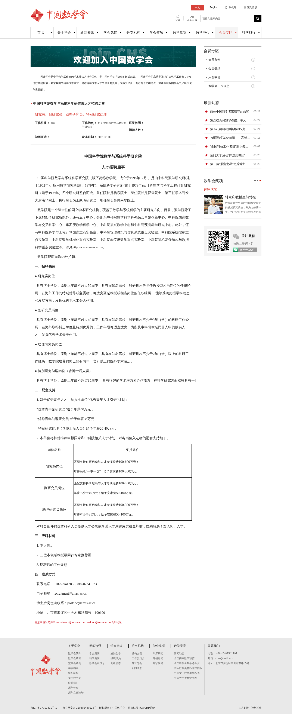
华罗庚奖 (158, 653)
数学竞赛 (179, 32)
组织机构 (73, 673)
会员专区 (226, 32)
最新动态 (211, 103)
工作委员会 (138, 658)
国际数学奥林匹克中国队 (188, 668)
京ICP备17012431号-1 (44, 707)
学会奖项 (156, 32)
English (213, 7)
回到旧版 (252, 7)
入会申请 (214, 77)
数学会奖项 (213, 181)
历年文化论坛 (76, 692)
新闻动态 (137, 668)
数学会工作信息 (218, 86)
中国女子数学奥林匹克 (187, 673)
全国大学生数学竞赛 (185, 677)
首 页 (41, 32)
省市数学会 (74, 677)
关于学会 (64, 32)
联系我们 (73, 682)
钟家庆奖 (158, 663)
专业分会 (137, 663)
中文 (197, 7)
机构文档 (137, 653)
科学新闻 (94, 658)
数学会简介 (74, 653)
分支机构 (133, 32)
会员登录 (214, 68)
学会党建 (110, 32)
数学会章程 (74, 658)
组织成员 (116, 658)
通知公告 (116, 653)
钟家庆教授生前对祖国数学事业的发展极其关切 (243, 197)
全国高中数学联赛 (184, 658)
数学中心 (202, 32)
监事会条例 (74, 663)
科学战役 (249, 32)
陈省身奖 (158, 658)
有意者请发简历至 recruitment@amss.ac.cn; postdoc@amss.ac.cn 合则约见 (78, 622)
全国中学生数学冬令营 (187, 663)
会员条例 (214, 59)
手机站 (232, 7)
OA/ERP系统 (147, 707)
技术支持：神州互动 (249, 707)
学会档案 (73, 668)
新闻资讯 (87, 32)
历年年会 (73, 687)
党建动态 (116, 663)
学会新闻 (94, 653)
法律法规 (133, 707)
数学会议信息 (97, 663)
